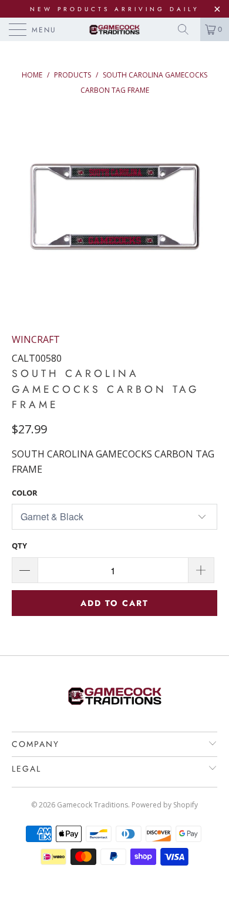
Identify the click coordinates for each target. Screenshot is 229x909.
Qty (19, 545)
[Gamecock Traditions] (115, 29)
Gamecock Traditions (92, 805)
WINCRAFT (36, 339)
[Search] (187, 29)
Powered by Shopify (165, 805)
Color (25, 492)
